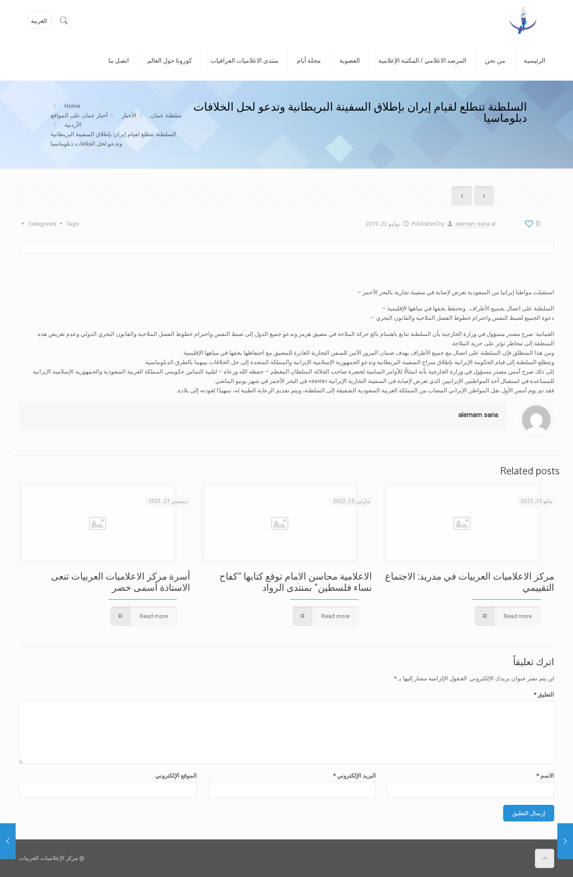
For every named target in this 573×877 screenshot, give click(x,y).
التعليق (544, 694)
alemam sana (472, 223)
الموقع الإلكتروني (176, 775)
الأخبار (129, 115)
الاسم (545, 775)
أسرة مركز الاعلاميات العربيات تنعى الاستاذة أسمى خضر (120, 581)
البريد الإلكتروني (354, 775)
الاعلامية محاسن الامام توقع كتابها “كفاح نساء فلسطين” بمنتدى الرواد (295, 581)
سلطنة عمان (166, 115)
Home (72, 106)
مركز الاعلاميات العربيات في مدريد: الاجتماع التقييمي (469, 581)
